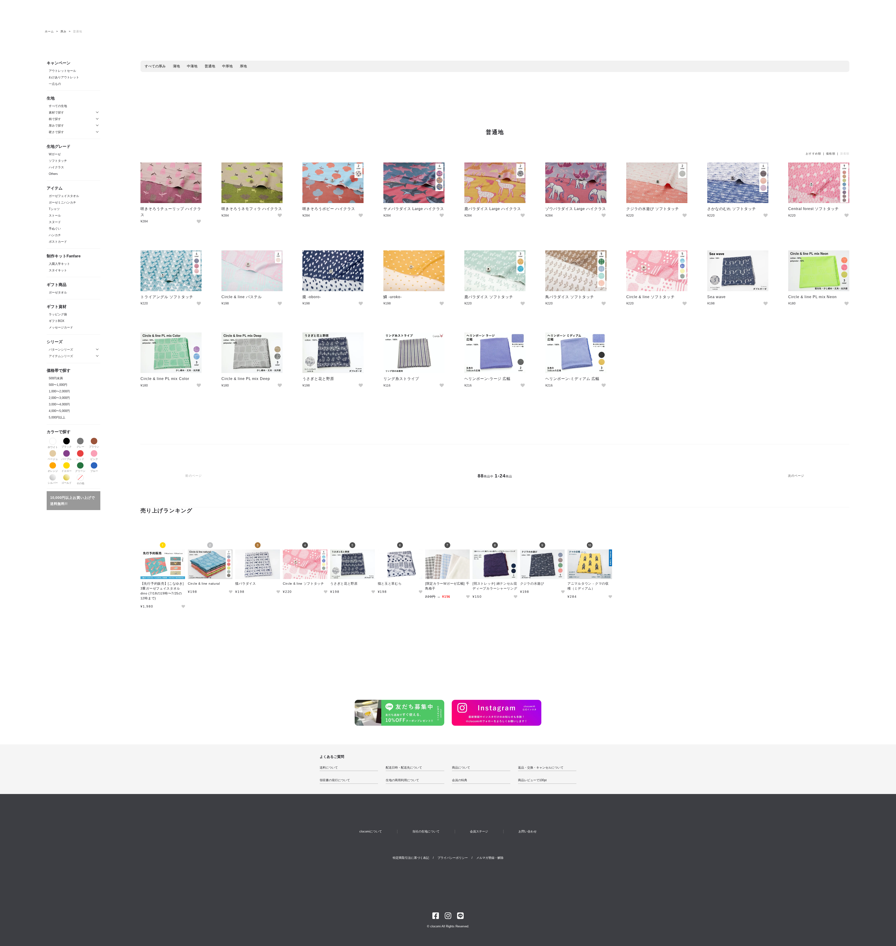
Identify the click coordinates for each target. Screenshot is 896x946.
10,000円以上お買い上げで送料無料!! (72, 501)
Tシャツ (54, 209)
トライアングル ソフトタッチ (166, 297)
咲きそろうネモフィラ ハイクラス (251, 209)
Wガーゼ (55, 154)
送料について (329, 767)
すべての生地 (58, 106)
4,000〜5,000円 (59, 411)
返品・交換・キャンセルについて (541, 767)
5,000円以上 (57, 417)
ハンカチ (55, 235)
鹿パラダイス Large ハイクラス (492, 209)
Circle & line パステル (241, 297)
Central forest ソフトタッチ (813, 209)
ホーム (49, 31)
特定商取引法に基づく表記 (411, 858)
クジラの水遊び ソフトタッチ (652, 209)
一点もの (55, 84)
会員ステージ (479, 831)
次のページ (796, 475)
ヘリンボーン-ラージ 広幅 (487, 379)
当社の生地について (426, 831)
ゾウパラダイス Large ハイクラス (575, 209)
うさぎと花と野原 (318, 379)
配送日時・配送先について (404, 767)
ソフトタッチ (58, 160)
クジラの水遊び (532, 583)
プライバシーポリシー (453, 858)
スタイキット (58, 270)
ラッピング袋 (58, 314)
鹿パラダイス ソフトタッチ (488, 297)
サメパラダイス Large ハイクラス (413, 209)
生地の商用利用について (402, 780)
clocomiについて (370, 831)
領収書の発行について (335, 780)
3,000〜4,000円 (59, 404)
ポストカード (58, 241)
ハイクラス (56, 167)
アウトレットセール (62, 71)
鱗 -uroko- (392, 297)
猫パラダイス (245, 583)
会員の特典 (459, 780)
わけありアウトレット (64, 77)
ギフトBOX (56, 321)
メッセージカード (61, 327)
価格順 (830, 153)
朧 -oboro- (311, 297)
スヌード (55, 222)
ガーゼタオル (58, 292)
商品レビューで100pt (532, 780)
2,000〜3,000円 (59, 398)
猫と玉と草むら (390, 583)
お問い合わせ (527, 831)
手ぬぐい (55, 228)
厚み (63, 31)
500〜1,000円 (58, 385)
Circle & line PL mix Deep (245, 379)
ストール (55, 215)
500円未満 (56, 378)
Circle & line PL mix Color (164, 379)
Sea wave (716, 297)
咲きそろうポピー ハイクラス (328, 209)
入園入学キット (59, 264)
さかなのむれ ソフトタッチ (731, 209)
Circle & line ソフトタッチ (650, 297)
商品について (461, 767)
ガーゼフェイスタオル (64, 196)
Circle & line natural (204, 583)
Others (53, 174)
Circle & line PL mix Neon (812, 297)
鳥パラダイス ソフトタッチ (569, 297)
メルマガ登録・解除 (490, 858)
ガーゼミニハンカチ (62, 202)
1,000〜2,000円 (59, 391)
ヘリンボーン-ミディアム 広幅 (572, 379)
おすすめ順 (813, 153)
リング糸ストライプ (401, 379)
